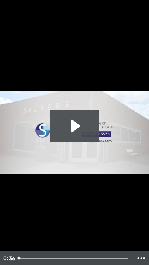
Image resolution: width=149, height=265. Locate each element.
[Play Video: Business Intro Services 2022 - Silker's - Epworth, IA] (74, 126)
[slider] (74, 258)
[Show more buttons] (141, 258)
